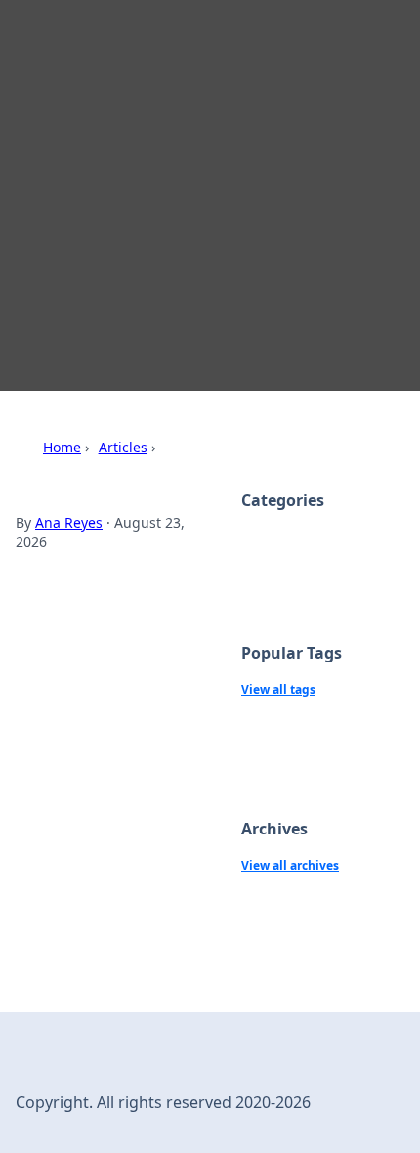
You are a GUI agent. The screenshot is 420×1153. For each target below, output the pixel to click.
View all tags (278, 689)
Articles (123, 447)
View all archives (290, 865)
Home (62, 447)
